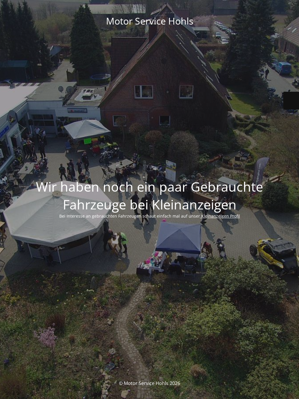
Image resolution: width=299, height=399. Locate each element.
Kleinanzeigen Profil (220, 216)
